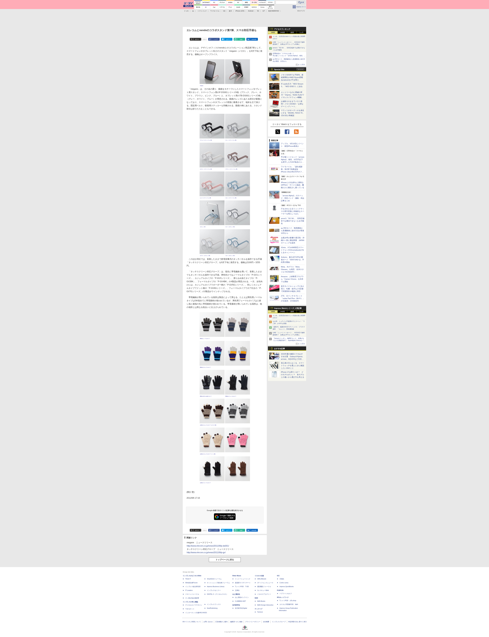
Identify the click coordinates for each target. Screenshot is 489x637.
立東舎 (237, 590)
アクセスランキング (282, 29)
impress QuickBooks (287, 586)
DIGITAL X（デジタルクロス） (217, 594)
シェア (216, 39)
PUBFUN (280, 590)
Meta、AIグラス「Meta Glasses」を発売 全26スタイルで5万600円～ (292, 269)
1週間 (292, 32)
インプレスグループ (279, 622)
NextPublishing (212, 608)
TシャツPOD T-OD (242, 586)
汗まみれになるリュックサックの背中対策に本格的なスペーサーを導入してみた (292, 211)
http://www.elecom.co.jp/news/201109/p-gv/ (206, 552)
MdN (256, 598)
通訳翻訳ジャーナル (264, 586)
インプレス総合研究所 (193, 586)
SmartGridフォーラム (214, 579)
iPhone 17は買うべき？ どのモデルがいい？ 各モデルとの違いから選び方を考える (292, 374)
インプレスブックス (214, 604)
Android (250, 11)
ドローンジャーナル (192, 594)
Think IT (188, 579)
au (193, 11)
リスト (204, 39)
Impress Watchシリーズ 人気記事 (288, 308)
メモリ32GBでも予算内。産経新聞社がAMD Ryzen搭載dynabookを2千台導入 (292, 77)
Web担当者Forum (191, 583)
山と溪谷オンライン (242, 597)
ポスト (197, 39)
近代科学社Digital (241, 608)
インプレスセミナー (214, 590)
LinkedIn (253, 39)
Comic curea (284, 583)
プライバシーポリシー (252, 622)
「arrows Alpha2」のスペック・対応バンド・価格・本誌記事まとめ (292, 198)
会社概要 (266, 622)
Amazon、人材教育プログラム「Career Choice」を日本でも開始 (292, 279)
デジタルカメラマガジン (193, 605)
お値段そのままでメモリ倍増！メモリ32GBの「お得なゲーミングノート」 (292, 103)
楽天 (230, 11)
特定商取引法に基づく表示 (297, 622)
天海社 (282, 579)
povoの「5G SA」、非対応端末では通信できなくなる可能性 (292, 220)
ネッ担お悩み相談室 (192, 598)
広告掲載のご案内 (221, 622)
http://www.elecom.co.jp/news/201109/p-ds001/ (208, 546)
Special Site (279, 69)
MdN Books (261, 601)
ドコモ (186, 11)
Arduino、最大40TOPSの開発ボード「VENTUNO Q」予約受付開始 (292, 259)
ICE (278, 576)
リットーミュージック (242, 579)
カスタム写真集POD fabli (289, 604)
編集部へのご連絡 (236, 622)
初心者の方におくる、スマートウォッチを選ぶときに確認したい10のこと (292, 365)
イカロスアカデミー (264, 594)
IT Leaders (189, 590)
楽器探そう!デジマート (243, 583)
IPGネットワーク (283, 597)
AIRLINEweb (261, 579)
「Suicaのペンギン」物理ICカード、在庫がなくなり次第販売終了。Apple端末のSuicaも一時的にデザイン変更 (289, 340)
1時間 (273, 32)
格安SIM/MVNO (273, 11)
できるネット (189, 609)
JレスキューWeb (263, 590)
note (241, 39)
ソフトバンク (202, 11)
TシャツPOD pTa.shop (288, 600)
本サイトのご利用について (191, 622)
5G (258, 11)
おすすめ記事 (279, 349)
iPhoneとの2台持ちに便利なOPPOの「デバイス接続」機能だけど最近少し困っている (292, 185)
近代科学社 (236, 605)
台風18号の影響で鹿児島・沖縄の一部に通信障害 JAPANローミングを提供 (292, 240)
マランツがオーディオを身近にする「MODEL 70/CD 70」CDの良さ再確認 (292, 112)
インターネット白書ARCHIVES (196, 613)
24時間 (282, 32)
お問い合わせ (208, 622)
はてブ (228, 39)
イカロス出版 (259, 576)
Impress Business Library (215, 586)
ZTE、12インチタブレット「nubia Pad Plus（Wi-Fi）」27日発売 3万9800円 (292, 298)
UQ (224, 11)
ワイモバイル (214, 11)
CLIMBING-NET (240, 601)
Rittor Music (236, 576)
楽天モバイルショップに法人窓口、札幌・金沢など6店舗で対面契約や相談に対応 (292, 288)
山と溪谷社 (236, 594)
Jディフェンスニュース (265, 583)
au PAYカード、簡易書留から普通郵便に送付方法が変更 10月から (293, 230)
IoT (264, 11)
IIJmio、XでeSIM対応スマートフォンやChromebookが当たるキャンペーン (292, 250)
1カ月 (301, 32)
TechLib (260, 612)
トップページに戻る (225, 560)
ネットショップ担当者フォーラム (218, 583)
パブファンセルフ (286, 593)
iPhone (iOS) (239, 11)
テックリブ (258, 609)
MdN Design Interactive (265, 605)
